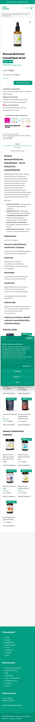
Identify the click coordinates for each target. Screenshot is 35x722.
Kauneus (7, 640)
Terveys (9, 14)
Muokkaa (16, 376)
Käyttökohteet (9, 642)
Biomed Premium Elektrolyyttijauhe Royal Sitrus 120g (8, 457)
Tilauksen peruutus (11, 681)
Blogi (6, 673)
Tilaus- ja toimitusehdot (12, 678)
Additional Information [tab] (17, 151)
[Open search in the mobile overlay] (24, 8)
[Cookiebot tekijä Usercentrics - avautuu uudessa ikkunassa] (25, 338)
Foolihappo (27, 135)
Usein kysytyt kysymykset (13, 668)
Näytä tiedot (26, 366)
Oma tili (7, 686)
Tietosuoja (8, 683)
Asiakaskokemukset (11, 670)
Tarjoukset (8, 653)
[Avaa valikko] (27, 7)
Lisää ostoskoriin (23, 83)
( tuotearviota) (16, 65)
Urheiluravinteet (10, 645)
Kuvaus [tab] (17, 144)
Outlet (7, 655)
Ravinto (7, 648)
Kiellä (17, 382)
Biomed (11, 137)
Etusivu (4, 14)
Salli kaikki (17, 371)
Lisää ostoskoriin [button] (8, 393)
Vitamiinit (21, 135)
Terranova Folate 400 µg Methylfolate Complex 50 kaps (24, 416)
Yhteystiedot (9, 676)
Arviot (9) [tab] (17, 147)
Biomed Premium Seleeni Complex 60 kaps (24, 457)
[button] (30, 22)
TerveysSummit (16, 14)
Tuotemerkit (9, 650)
